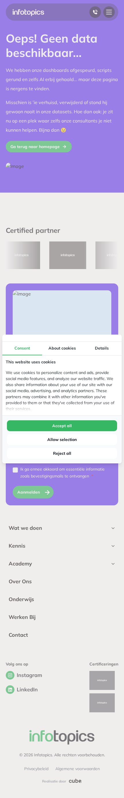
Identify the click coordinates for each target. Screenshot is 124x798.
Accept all (62, 425)
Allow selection (62, 439)
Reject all (62, 453)
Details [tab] (102, 348)
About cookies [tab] (62, 348)
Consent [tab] (22, 348)
